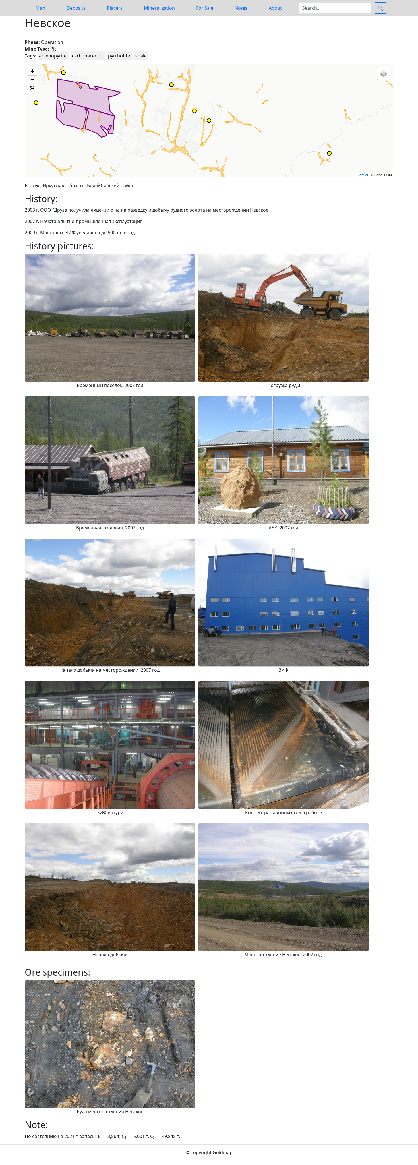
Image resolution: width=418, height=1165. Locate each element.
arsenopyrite (53, 56)
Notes (241, 8)
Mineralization (159, 8)
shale (141, 56)
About (275, 8)
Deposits (76, 8)
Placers (115, 8)
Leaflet (362, 174)
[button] (194, 111)
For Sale (204, 8)
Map (40, 8)
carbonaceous (88, 56)
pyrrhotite (119, 56)
